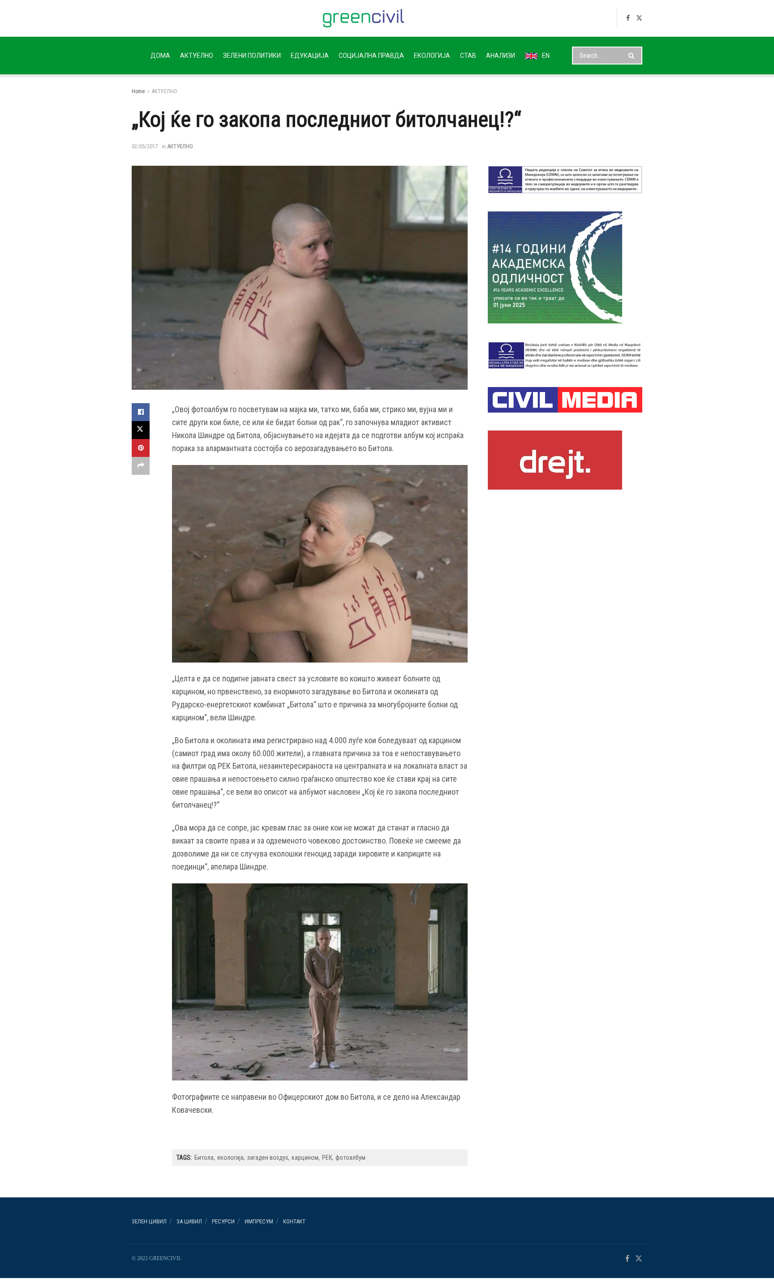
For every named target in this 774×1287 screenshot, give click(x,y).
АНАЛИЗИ (500, 55)
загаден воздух (267, 1157)
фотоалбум (350, 1157)
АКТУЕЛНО (196, 55)
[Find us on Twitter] (639, 18)
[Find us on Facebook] (628, 18)
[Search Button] (633, 56)
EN (546, 55)
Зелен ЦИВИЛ (149, 1221)
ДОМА (160, 55)
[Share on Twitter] (141, 430)
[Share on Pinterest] (141, 448)
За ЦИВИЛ (189, 1221)
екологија (230, 1157)
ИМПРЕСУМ (259, 1221)
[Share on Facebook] (141, 412)
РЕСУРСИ (223, 1221)
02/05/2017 (145, 146)
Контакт (294, 1221)
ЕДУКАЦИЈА (310, 55)
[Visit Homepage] (363, 18)
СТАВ (468, 55)
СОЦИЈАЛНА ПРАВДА (371, 55)
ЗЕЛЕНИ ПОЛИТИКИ (252, 55)
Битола (204, 1157)
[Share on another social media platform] (141, 466)
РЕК (327, 1157)
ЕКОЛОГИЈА (432, 55)
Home (138, 91)
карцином (305, 1157)
